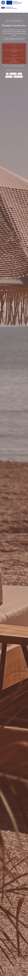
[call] (24, 971)
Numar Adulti (14, 51)
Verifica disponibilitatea (14, 60)
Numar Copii (14, 55)
